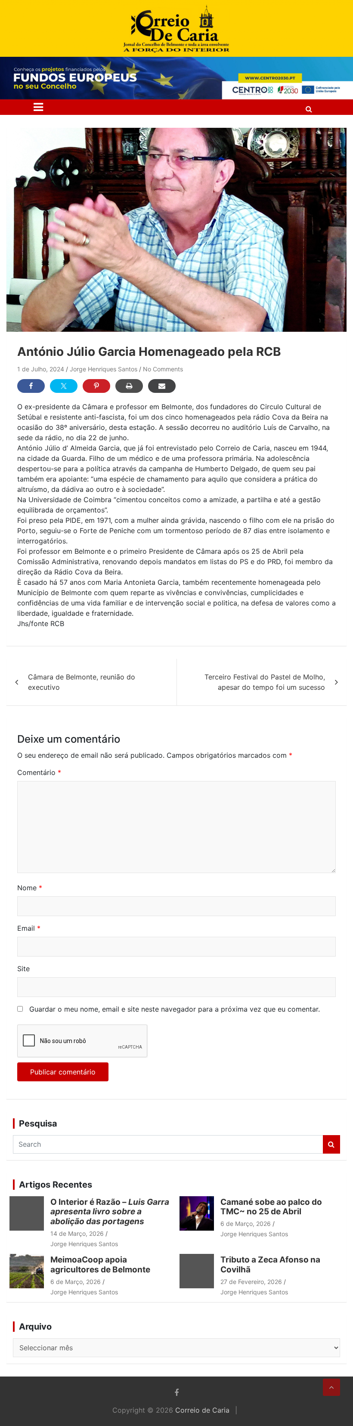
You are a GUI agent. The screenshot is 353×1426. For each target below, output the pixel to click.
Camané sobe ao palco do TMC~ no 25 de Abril (271, 1207)
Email (28, 928)
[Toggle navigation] (38, 107)
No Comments (163, 369)
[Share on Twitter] (63, 386)
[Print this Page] (129, 386)
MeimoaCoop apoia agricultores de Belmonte (102, 1265)
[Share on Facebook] (31, 386)
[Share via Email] (162, 386)
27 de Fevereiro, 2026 (251, 1281)
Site (23, 968)
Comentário (39, 772)
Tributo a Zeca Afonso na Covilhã (270, 1265)
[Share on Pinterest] (96, 386)
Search (331, 1144)
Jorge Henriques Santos (103, 369)
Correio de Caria (202, 1410)
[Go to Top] (331, 1387)
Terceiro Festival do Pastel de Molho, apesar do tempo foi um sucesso (264, 682)
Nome (29, 887)
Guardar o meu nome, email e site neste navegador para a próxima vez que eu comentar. (174, 1009)
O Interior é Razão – (109, 1212)
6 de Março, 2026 (245, 1223)
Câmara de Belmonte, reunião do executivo (81, 682)
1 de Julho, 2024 (40, 369)
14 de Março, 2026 (77, 1233)
